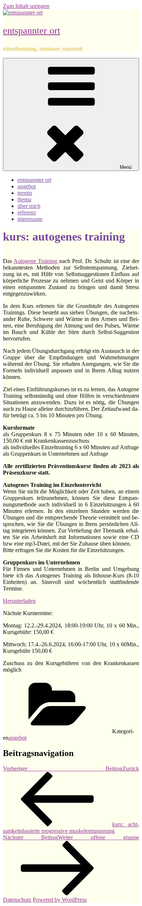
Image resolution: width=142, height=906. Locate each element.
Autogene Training (36, 261)
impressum (29, 219)
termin (24, 193)
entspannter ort (31, 30)
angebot (26, 186)
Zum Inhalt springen (26, 6)
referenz (26, 212)
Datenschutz (17, 900)
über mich (28, 206)
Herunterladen (19, 601)
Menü (125, 167)
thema (24, 199)
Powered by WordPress (60, 900)
